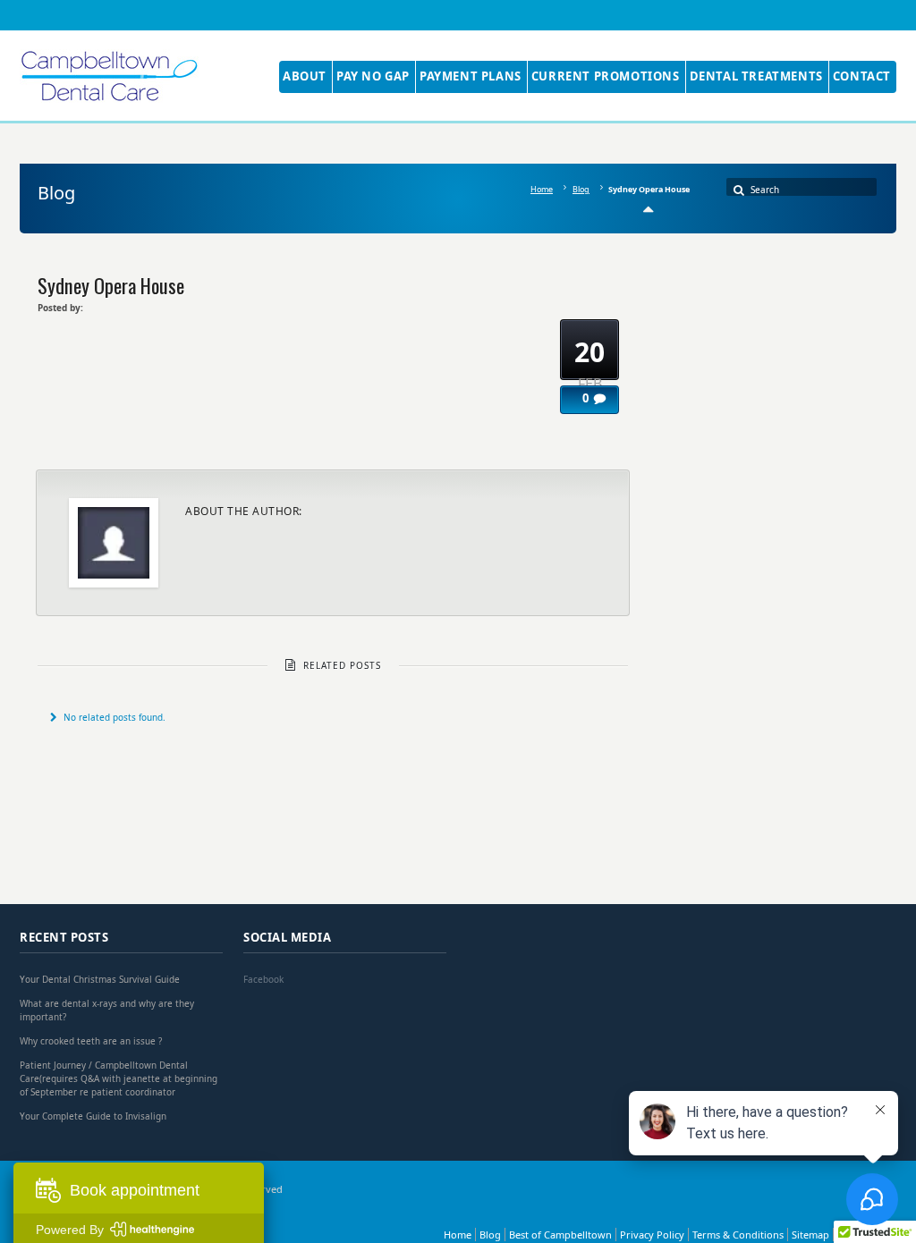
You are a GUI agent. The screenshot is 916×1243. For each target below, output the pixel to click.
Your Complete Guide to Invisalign (93, 1116)
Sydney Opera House (111, 285)
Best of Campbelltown (560, 1234)
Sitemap (810, 1234)
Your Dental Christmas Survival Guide (100, 979)
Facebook (263, 979)
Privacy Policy (652, 1234)
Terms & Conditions (738, 1234)
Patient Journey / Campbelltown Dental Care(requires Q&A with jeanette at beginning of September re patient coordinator (118, 1078)
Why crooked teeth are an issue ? (91, 1041)
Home (541, 189)
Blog (580, 189)
